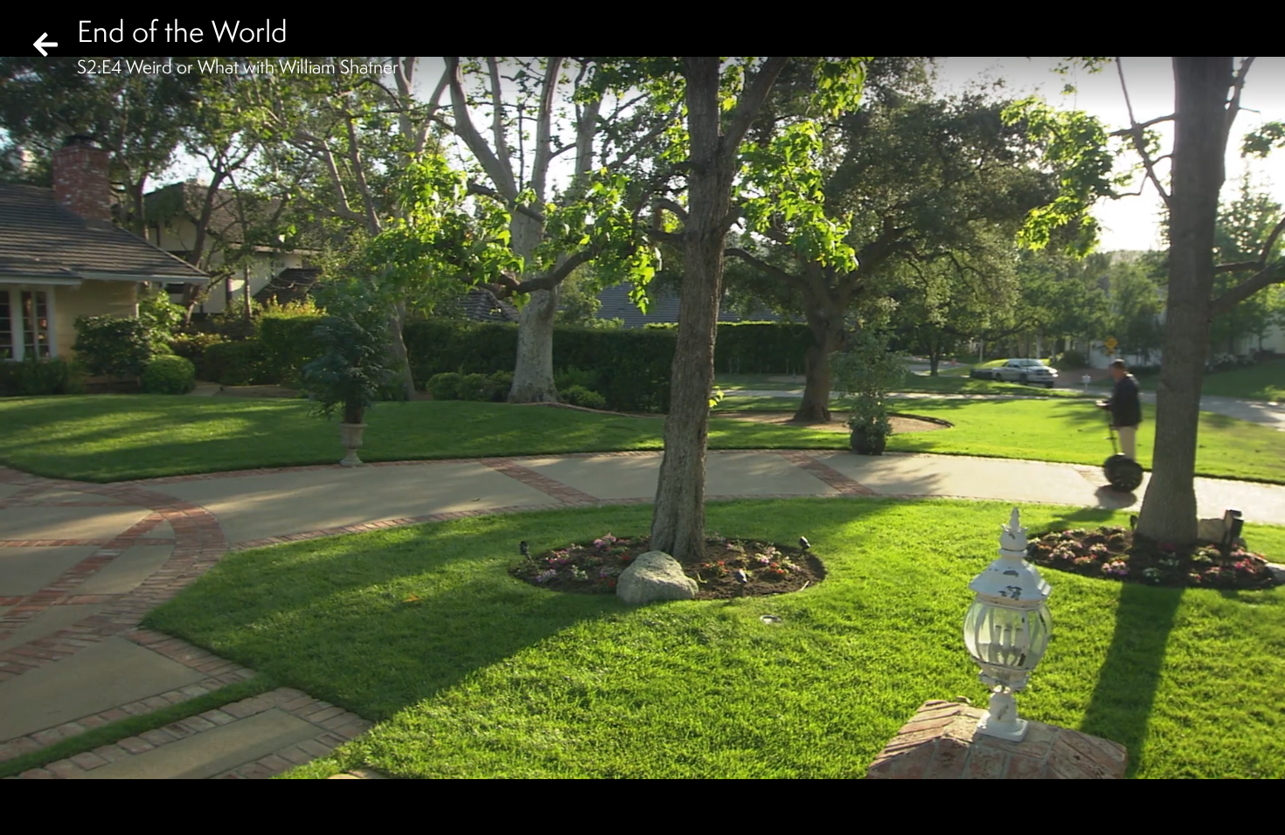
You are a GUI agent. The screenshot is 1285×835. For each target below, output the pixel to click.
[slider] (637, 779)
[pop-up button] (1201, 807)
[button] (28, 807)
